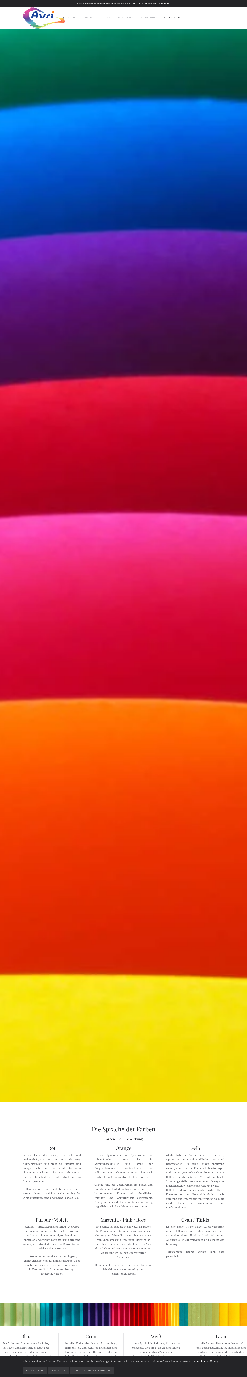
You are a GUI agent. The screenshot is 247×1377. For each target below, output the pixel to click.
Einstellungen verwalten (92, 1370)
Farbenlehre (172, 18)
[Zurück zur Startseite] (44, 18)
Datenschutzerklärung (205, 1361)
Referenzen (125, 18)
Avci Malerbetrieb (79, 18)
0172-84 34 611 (162, 3)
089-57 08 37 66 (139, 3)
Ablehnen (58, 1370)
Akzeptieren (34, 1370)
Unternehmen (148, 18)
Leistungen (104, 18)
